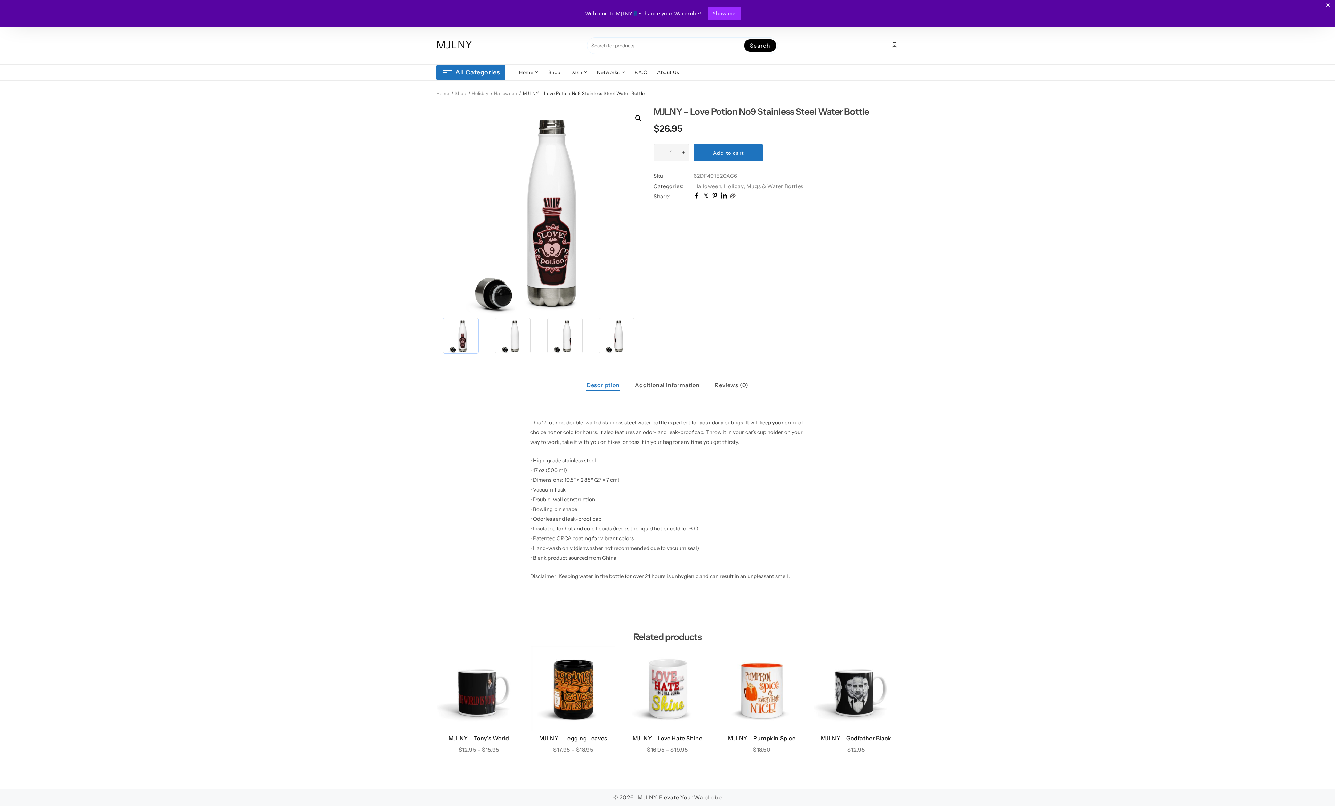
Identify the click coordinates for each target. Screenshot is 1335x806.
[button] (638, 118)
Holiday (480, 93)
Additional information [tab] (667, 385)
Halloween (505, 93)
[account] (894, 45)
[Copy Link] (733, 196)
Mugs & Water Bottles (774, 186)
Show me (724, 13)
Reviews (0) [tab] (732, 385)
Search (760, 45)
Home (442, 93)
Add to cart (728, 153)
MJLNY (454, 44)
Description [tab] (603, 385)
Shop (460, 93)
